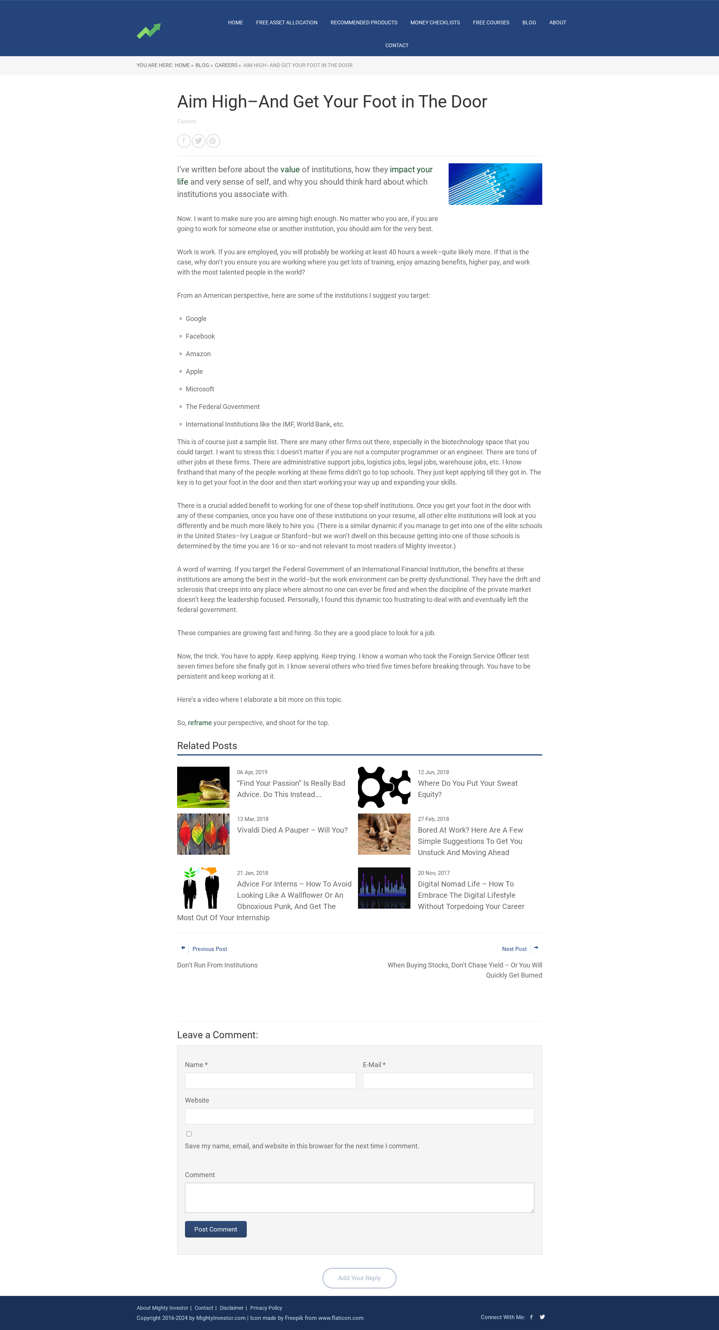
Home (235, 22)
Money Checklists (435, 22)
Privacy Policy (266, 1308)
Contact (397, 45)
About (557, 22)
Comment (200, 1175)
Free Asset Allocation (287, 22)
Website (197, 1100)
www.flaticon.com (341, 1318)
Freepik (294, 1318)
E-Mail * (374, 1065)
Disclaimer (232, 1308)
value (290, 169)
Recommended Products (364, 22)
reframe (200, 723)
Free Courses (491, 22)
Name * (196, 1065)
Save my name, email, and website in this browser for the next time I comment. (302, 1146)
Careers (187, 121)
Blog (529, 22)
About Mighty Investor (162, 1308)
